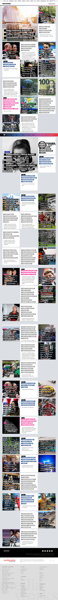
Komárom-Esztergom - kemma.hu (8, 583)
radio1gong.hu (42, 595)
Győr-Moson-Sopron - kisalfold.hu (8, 578)
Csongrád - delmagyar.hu (6, 574)
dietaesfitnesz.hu (24, 596)
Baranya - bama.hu (5, 570)
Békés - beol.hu (5, 571)
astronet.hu (23, 585)
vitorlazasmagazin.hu (43, 566)
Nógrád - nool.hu (5, 585)
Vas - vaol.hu (4, 590)
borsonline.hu (41, 575)
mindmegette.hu (24, 593)
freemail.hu (41, 586)
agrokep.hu (23, 579)
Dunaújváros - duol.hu (6, 575)
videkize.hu (41, 568)
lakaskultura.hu (23, 588)
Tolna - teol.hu (4, 589)
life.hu (40, 579)
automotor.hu (23, 586)
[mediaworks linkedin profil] (53, 561)
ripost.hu (41, 576)
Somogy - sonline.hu (6, 586)
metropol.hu (41, 577)
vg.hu (22, 578)
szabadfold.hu (23, 570)
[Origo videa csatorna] (49, 551)
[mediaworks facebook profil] (50, 561)
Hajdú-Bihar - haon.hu (6, 579)
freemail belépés (52, 3)
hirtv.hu (22, 571)
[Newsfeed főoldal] (6, 551)
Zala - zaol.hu (4, 593)
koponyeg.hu (41, 587)
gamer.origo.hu (23, 589)
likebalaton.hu (23, 590)
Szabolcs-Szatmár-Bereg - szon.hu (8, 587)
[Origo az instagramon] (47, 551)
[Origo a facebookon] (43, 551)
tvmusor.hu (41, 569)
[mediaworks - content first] (9, 560)
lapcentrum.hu (42, 590)
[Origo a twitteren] (45, 551)
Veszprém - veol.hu (5, 591)
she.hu (40, 580)
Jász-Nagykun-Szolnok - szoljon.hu (8, 582)
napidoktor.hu (23, 592)
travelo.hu (22, 594)
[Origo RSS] (52, 551)
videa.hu (40, 588)
